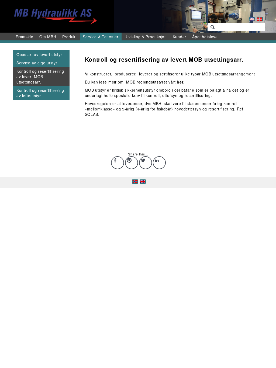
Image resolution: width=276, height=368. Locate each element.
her (180, 82)
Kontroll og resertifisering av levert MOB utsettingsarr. (40, 76)
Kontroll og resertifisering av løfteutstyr (40, 93)
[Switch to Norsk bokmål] (260, 19)
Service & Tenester (101, 36)
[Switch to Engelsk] (252, 19)
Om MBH (47, 36)
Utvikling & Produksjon (146, 36)
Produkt (69, 36)
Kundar (179, 36)
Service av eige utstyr (36, 62)
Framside (24, 36)
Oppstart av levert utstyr (39, 54)
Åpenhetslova (205, 36)
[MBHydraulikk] (54, 15)
